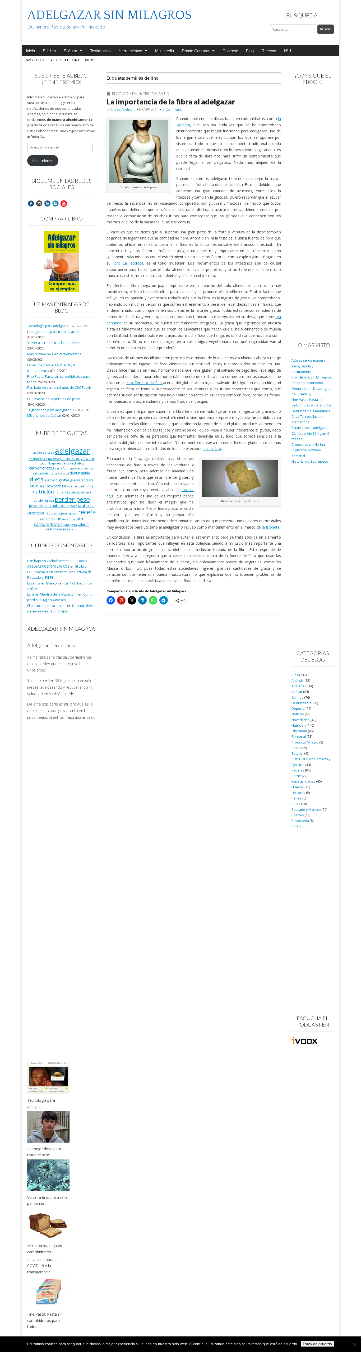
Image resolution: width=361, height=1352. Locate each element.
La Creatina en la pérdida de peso (53, 399)
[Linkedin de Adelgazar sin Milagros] (47, 203)
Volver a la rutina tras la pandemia (53, 343)
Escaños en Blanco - (43, 583)
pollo (73, 506)
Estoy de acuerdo (317, 1344)
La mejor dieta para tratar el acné (53, 331)
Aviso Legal (36, 60)
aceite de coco (43, 452)
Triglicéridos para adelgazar (49, 410)
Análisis (297, 680)
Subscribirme (42, 161)
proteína (35, 512)
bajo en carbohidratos (66, 463)
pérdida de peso (56, 513)
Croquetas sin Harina (308, 444)
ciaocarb (76, 468)
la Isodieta (271, 527)
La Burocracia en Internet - (47, 572)
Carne (296, 776)
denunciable (80, 473)
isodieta (87, 480)
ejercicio (51, 480)
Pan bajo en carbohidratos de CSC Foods (59, 387)
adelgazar (72, 450)
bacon (43, 463)
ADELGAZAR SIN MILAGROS (109, 15)
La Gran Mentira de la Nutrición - (52, 594)
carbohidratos (41, 468)
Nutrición (147, 94)
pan (88, 492)
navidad (78, 486)
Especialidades (303, 781)
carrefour (62, 468)
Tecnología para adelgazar (48, 326)
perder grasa (44, 500)
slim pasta (70, 525)
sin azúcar (69, 519)
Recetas (269, 51)
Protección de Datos (75, 60)
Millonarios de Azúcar (44, 415)
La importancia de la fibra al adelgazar (171, 101)
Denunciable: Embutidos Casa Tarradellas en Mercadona (310, 417)
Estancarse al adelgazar (310, 427)
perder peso (72, 499)
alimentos (70, 458)
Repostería (300, 820)
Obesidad (299, 731)
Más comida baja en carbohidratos (54, 354)
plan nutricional (57, 505)
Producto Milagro (304, 742)
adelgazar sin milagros (45, 459)
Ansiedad (299, 686)
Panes (296, 798)
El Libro (49, 51)
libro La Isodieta (128, 263)
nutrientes (62, 492)
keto (34, 486)
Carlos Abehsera (123, 109)
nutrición (43, 491)
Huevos (297, 787)
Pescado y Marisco (306, 809)
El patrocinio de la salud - (46, 605)
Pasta (295, 804)
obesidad (77, 492)
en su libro (212, 448)
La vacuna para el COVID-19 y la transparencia (42, 1265)
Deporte (298, 708)
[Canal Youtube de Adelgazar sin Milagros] (63, 203)
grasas (75, 480)
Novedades (300, 720)
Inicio (30, 51)
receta (87, 512)
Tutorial (297, 753)
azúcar (88, 458)
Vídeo (296, 826)
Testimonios (100, 51)
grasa (63, 480)
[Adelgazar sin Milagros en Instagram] (39, 203)
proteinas (86, 505)
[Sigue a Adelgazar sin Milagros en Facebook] (31, 203)
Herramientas (130, 51)
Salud (163, 94)
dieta (37, 479)
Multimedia (164, 51)
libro (43, 486)
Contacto (230, 51)
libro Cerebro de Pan (144, 382)
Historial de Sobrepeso (309, 461)
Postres (297, 815)
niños (89, 486)
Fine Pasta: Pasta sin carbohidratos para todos (45, 1320)
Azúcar (296, 691)
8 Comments (172, 109)
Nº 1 (287, 51)
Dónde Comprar (196, 51)
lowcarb (54, 485)
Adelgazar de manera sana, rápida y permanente (308, 366)
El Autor (70, 51)
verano (72, 529)
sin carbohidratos (58, 521)
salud (56, 519)
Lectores (298, 792)
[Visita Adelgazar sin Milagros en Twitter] (55, 203)
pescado (36, 505)
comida (63, 473)
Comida (130, 94)
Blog (250, 51)
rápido (45, 519)
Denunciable (301, 703)
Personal (298, 736)
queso (73, 513)
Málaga (67, 486)
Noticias (297, 714)
